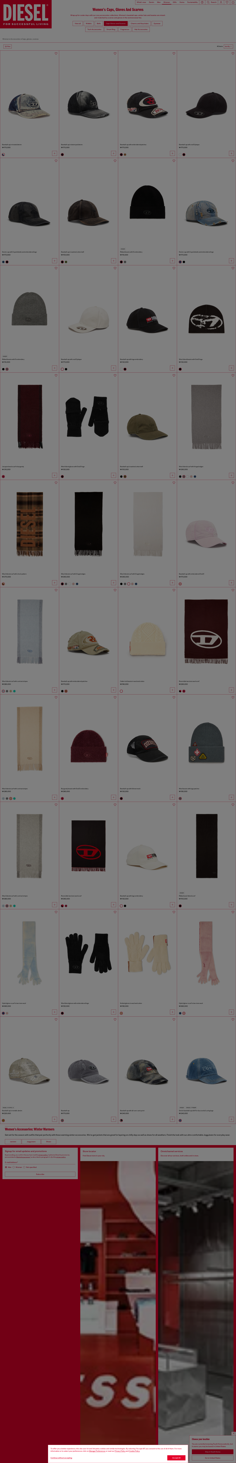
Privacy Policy (120, 1451)
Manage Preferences (97, 1451)
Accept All (176, 1458)
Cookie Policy (134, 1451)
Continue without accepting (61, 1458)
